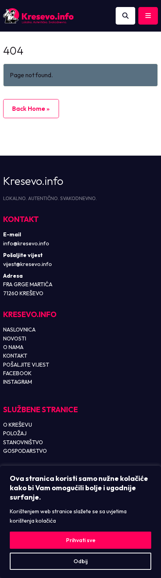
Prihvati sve (80, 540)
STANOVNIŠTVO (23, 442)
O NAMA (13, 347)
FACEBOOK (17, 373)
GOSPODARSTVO (25, 450)
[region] (80, 522)
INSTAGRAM (17, 381)
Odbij (80, 561)
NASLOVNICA (19, 329)
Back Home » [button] (31, 108)
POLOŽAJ (15, 433)
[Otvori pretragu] (125, 16)
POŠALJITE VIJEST (26, 364)
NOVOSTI (14, 338)
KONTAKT (15, 355)
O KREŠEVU (17, 424)
